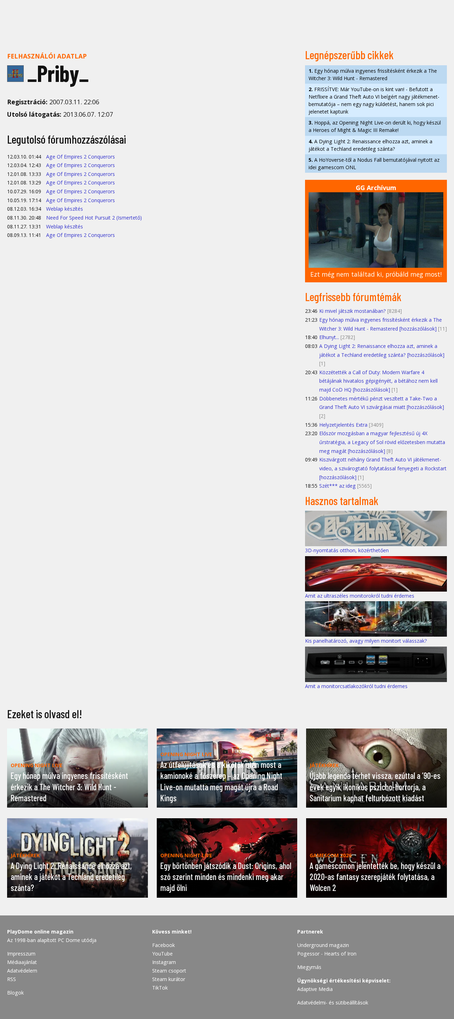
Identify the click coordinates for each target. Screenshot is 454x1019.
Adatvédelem (22, 970)
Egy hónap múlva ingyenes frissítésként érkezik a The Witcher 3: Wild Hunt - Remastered (373, 74)
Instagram (164, 962)
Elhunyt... (329, 337)
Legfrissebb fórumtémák (353, 296)
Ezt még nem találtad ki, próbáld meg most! (376, 274)
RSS (11, 979)
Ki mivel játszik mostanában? (352, 311)
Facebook (163, 945)
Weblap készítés (64, 208)
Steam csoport (169, 970)
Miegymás (309, 967)
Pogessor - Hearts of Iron (326, 953)
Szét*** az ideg (337, 485)
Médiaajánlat (22, 962)
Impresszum (21, 953)
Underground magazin (323, 945)
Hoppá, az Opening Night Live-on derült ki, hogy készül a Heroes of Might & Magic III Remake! (375, 126)
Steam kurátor (168, 979)
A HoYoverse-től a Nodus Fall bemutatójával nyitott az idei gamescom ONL (374, 163)
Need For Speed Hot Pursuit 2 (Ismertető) (94, 217)
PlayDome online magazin (40, 931)
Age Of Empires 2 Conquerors (80, 156)
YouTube (162, 953)
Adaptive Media (315, 989)
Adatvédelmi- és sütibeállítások (332, 1002)
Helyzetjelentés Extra (343, 424)
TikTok (160, 987)
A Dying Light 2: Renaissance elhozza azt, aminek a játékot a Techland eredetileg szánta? (370, 145)
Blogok (15, 992)
